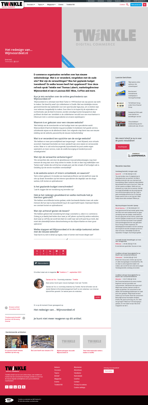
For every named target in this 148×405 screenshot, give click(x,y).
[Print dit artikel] (63, 252)
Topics (40, 5)
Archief (56, 376)
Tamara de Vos (51, 280)
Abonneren (91, 1)
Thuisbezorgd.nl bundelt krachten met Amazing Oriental (12, 319)
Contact (109, 1)
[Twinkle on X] (6, 387)
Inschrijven (122, 147)
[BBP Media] (11, 400)
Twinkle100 (70, 5)
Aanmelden (108, 371)
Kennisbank (127, 1)
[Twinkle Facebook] (11, 387)
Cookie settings (79, 387)
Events (60, 5)
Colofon (77, 379)
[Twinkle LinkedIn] (144, 4)
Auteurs (57, 367)
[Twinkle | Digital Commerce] (12, 5)
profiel (98, 297)
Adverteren (101, 1)
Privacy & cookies (80, 385)
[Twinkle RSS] (23, 387)
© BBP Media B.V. (139, 1)
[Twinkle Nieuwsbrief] (136, 4)
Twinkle (75, 280)
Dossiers (30, 5)
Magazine (50, 5)
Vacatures (118, 1)
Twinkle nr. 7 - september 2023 (70, 272)
